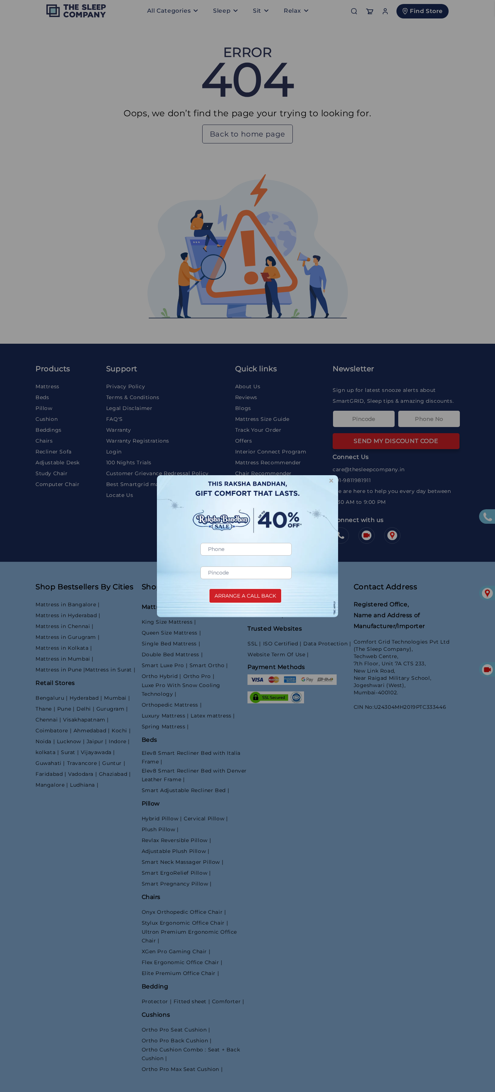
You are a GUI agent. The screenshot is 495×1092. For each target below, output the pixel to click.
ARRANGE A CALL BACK (245, 596)
